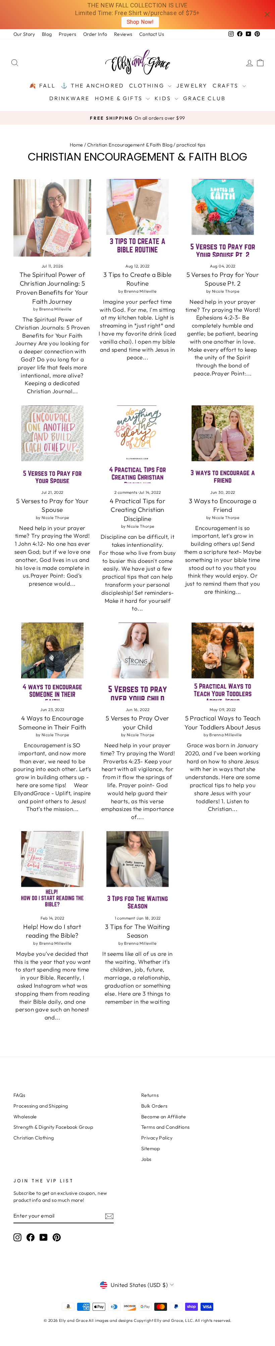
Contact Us (151, 34)
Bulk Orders (154, 1106)
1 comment (125, 918)
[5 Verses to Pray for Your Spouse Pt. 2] (223, 218)
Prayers (67, 34)
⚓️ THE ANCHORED (92, 85)
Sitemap (150, 1149)
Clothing (147, 85)
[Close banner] (267, 14)
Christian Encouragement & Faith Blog (129, 145)
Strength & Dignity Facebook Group (53, 1127)
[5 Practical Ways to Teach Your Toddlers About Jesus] (223, 661)
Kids (164, 98)
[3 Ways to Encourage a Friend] (223, 444)
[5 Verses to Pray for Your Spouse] (52, 444)
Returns (150, 1095)
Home (76, 145)
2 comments (126, 492)
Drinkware (69, 98)
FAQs (19, 1095)
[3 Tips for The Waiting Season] (137, 870)
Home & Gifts (120, 98)
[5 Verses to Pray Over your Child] (137, 661)
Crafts (226, 85)
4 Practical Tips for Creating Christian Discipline (138, 510)
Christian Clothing (33, 1138)
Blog (47, 34)
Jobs (146, 1159)
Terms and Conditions (165, 1127)
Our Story (24, 34)
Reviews (123, 34)
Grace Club (204, 98)
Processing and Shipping (40, 1106)
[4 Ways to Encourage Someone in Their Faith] (52, 661)
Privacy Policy (156, 1138)
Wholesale (25, 1117)
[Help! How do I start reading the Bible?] (52, 870)
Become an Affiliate (163, 1117)
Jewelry (192, 85)
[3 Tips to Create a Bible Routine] (137, 218)
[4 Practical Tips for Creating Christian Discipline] (137, 444)
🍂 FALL (42, 85)
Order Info (95, 34)
